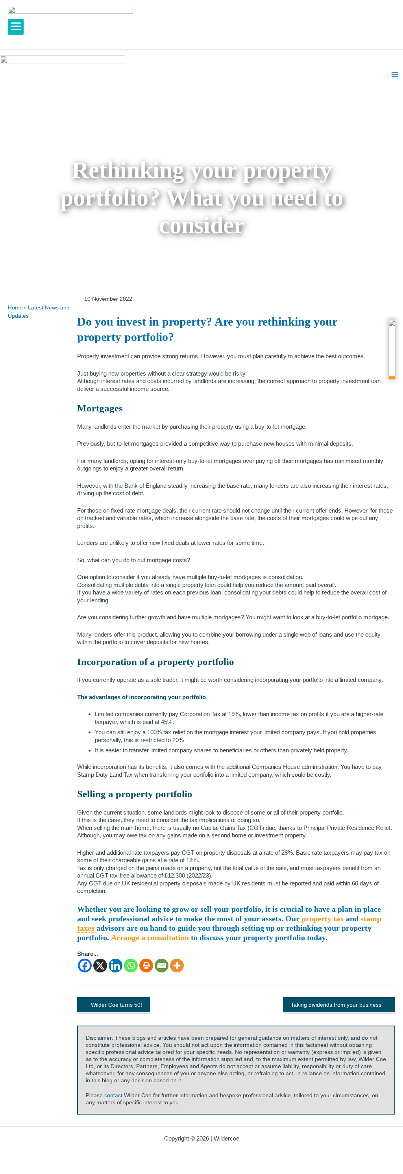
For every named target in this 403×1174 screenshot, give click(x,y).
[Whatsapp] (131, 965)
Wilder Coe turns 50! (116, 1005)
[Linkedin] (115, 965)
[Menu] (16, 27)
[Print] (146, 965)
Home (15, 307)
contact (113, 1095)
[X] (100, 965)
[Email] (161, 965)
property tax (322, 918)
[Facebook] (85, 965)
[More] (177, 965)
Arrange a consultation (150, 937)
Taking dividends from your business (336, 1005)
